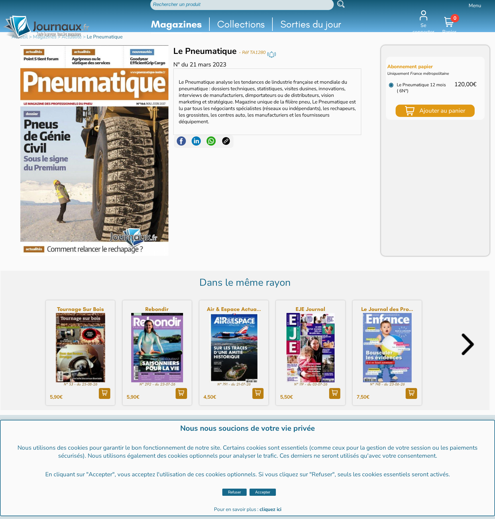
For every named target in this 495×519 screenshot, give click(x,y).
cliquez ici (270, 509)
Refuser (234, 492)
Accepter (262, 492)
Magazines (176, 24)
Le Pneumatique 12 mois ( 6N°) (421, 88)
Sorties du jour (310, 24)
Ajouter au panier (442, 111)
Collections (241, 24)
